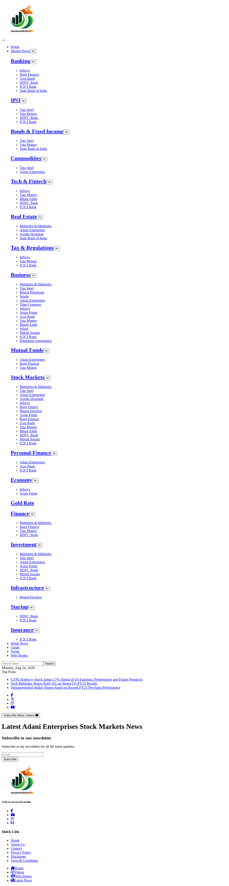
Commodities (26, 158)
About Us (18, 844)
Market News (20, 51)
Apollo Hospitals (32, 234)
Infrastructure (27, 588)
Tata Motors (28, 114)
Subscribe (10, 759)
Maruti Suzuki (30, 333)
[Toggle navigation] (3, 40)
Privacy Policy (21, 852)
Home (15, 47)
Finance (20, 513)
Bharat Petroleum (32, 292)
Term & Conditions (24, 860)
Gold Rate (22, 503)
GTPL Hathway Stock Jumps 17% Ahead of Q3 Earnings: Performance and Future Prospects (76, 679)
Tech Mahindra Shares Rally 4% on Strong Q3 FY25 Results (54, 683)
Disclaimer (18, 856)
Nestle (24, 296)
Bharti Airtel (28, 199)
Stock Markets (27, 377)
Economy (21, 480)
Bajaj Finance (29, 74)
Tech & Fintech (28, 181)
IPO (15, 100)
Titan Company (31, 304)
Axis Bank (27, 78)
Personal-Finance (31, 453)
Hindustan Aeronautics (36, 341)
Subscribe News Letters (19, 715)
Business (20, 275)
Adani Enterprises (32, 172)
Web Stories (19, 655)
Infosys (25, 70)
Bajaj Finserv (29, 407)
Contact (16, 848)
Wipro (24, 329)
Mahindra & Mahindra (35, 226)
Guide (15, 647)
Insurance (22, 630)
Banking (20, 61)
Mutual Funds (27, 350)
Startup (19, 607)
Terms (15, 651)
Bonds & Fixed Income (37, 131)
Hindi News (19, 643)
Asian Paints (28, 312)
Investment (23, 544)
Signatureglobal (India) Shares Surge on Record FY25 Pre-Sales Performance (65, 687)
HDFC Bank (29, 82)
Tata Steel (27, 110)
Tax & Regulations (32, 248)
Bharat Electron (31, 411)
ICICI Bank (28, 87)
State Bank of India (33, 91)
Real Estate (24, 216)
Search (49, 663)
